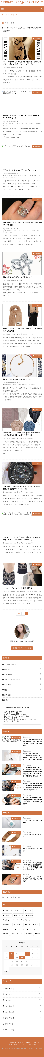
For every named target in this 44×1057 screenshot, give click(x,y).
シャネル (9, 232)
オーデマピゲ (26, 492)
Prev (19, 613)
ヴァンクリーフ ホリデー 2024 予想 (32, 821)
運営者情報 (12, 1042)
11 (12, 957)
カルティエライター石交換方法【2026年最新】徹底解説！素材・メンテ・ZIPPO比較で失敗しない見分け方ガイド (32, 787)
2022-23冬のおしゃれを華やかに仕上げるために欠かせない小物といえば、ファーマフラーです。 (22, 63)
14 (19, 382)
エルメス (28, 911)
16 (19, 67)
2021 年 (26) (9, 1018)
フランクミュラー (18, 933)
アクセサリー (10, 664)
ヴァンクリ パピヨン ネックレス (32, 835)
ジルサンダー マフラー (28, 334)
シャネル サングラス (28, 543)
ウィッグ (8, 669)
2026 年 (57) (9, 989)
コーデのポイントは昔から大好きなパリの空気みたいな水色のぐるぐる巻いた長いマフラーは (22, 434)
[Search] (42, 8)
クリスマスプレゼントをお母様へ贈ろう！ (18, 588)
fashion (23, 591)
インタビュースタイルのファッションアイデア (22, 3)
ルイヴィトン (19, 915)
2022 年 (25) (9, 1012)
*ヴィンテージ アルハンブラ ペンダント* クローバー (22, 170)
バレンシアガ (8, 929)
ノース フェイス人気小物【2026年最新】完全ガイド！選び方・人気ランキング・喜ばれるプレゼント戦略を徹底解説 (32, 756)
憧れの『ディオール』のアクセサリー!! (17, 379)
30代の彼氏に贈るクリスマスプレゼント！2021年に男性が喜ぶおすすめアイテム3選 (22, 488)
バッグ (8, 674)
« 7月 (6, 972)
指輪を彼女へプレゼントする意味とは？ (17, 277)
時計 (7, 685)
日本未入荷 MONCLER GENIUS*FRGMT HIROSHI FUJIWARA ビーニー (21, 117)
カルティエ (32, 929)
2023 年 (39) (9, 1006)
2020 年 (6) (8, 1024)
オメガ (28, 924)
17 (19, 334)
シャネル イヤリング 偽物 (13, 711)
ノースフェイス (17, 911)
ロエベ (16, 920)
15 (19, 280)
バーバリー (34, 492)
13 (19, 173)
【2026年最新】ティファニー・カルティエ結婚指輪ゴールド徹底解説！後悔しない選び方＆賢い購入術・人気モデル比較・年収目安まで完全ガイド (32, 772)
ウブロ (38, 933)
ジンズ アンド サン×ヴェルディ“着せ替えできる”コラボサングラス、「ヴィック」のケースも (22, 538)
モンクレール (26, 920)
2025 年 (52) (9, 994)
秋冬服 (30, 933)
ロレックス (7, 915)
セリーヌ (7, 920)
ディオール (32, 384)
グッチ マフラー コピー (34, 591)
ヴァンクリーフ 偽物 (11, 713)
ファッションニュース (13, 680)
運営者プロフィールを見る (22, 648)
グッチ (24, 438)
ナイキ (6, 911)
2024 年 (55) (9, 1000)
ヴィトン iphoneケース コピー (15, 715)
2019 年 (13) (9, 1030)
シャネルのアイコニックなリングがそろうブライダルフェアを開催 (22, 224)
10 (19, 121)
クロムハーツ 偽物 (10, 718)
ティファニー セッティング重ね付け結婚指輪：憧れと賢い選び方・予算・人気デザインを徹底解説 (32, 801)
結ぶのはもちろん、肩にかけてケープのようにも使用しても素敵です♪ (22, 330)
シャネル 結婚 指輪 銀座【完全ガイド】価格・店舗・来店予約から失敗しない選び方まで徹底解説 (32, 742)
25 (19, 228)
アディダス (18, 924)
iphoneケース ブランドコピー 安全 (16, 716)
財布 (7, 695)
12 (19, 543)
